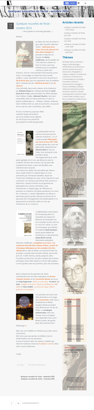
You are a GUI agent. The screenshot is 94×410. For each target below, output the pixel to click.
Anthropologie (74, 64)
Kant (83, 99)
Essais (64, 86)
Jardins (76, 96)
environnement (68, 84)
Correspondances (69, 79)
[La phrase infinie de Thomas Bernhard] (74, 224)
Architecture (79, 67)
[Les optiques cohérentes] (74, 368)
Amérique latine (68, 62)
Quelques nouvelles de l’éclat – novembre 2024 (37, 379)
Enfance (74, 82)
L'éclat (21, 365)
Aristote (65, 69)
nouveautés (44, 300)
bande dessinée (75, 69)
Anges (64, 64)
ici (25, 326)
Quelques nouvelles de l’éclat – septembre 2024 (37, 376)
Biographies (76, 72)
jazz (82, 96)
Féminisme (75, 89)
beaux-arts (66, 72)
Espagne (78, 84)
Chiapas (72, 74)
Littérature (73, 101)
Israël (66, 96)
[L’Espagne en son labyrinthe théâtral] (74, 127)
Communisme (76, 77)
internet (78, 94)
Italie (71, 96)
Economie (66, 82)
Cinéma (66, 77)
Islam (85, 94)
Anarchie (79, 62)
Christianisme (81, 74)
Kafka (78, 99)
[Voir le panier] (78, 3)
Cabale (65, 74)
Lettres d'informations (38, 365)
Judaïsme (71, 99)
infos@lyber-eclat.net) (46, 344)
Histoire (73, 91)
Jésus (64, 99)
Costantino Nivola (42, 279)
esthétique (72, 86)
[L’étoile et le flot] (74, 175)
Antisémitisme (67, 67)
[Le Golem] (74, 320)
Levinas (65, 101)
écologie (80, 79)
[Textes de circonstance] (74, 272)
